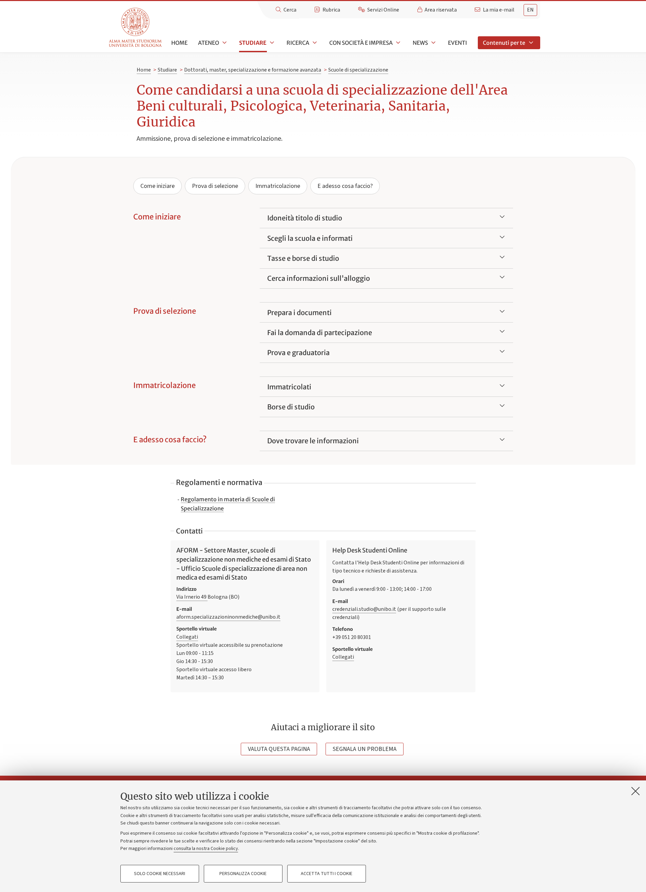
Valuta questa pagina (279, 749)
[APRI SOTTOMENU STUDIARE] (271, 43)
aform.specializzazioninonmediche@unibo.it (228, 617)
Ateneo (208, 42)
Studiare (253, 42)
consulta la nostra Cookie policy (206, 848)
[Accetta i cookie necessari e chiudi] (635, 791)
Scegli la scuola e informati (310, 238)
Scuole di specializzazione (358, 70)
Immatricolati (289, 387)
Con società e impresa (361, 42)
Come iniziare (157, 186)
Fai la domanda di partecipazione (319, 332)
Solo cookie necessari (159, 873)
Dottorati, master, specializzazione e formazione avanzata (252, 70)
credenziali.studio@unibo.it (364, 609)
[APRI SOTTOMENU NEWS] (432, 43)
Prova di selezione (215, 186)
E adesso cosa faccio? (345, 186)
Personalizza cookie (243, 873)
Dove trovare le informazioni (313, 441)
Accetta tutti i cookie (326, 873)
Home (179, 42)
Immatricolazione (277, 186)
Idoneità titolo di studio (304, 218)
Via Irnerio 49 (192, 597)
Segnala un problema (364, 749)
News (420, 42)
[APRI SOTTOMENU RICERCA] (314, 43)
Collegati (187, 637)
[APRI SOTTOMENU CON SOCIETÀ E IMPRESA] (397, 43)
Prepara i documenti (299, 312)
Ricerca (298, 42)
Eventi (457, 42)
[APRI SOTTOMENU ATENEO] (224, 43)
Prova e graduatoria (298, 352)
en (530, 10)
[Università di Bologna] (135, 27)
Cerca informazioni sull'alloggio (318, 278)
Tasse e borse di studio (303, 258)
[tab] (530, 10)
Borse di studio (291, 407)
